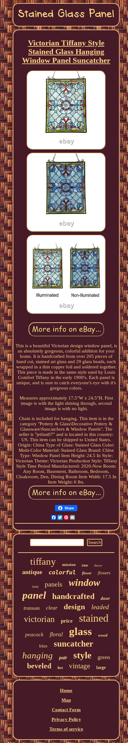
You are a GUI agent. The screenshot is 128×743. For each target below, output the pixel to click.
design (74, 606)
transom (32, 608)
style (82, 655)
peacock (34, 635)
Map (66, 700)
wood (102, 635)
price (67, 621)
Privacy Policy (66, 719)
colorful (62, 572)
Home (66, 690)
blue (43, 645)
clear (51, 608)
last (60, 668)
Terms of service (66, 729)
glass (80, 631)
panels (53, 584)
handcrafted (73, 596)
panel (34, 595)
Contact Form (66, 709)
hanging (37, 655)
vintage (79, 666)
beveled (39, 666)
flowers (104, 573)
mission (68, 564)
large (101, 667)
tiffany (43, 561)
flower (87, 573)
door (105, 598)
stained (93, 618)
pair (63, 657)
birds (35, 586)
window (84, 582)
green (104, 657)
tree (85, 565)
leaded (100, 607)
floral (56, 634)
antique (32, 571)
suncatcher (73, 643)
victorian (39, 619)
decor (98, 565)
